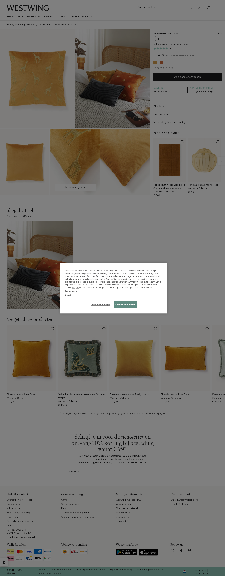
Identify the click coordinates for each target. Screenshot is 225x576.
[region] (113, 288)
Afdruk (68, 295)
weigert (75, 287)
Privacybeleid (71, 291)
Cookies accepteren (125, 304)
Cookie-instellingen (100, 304)
